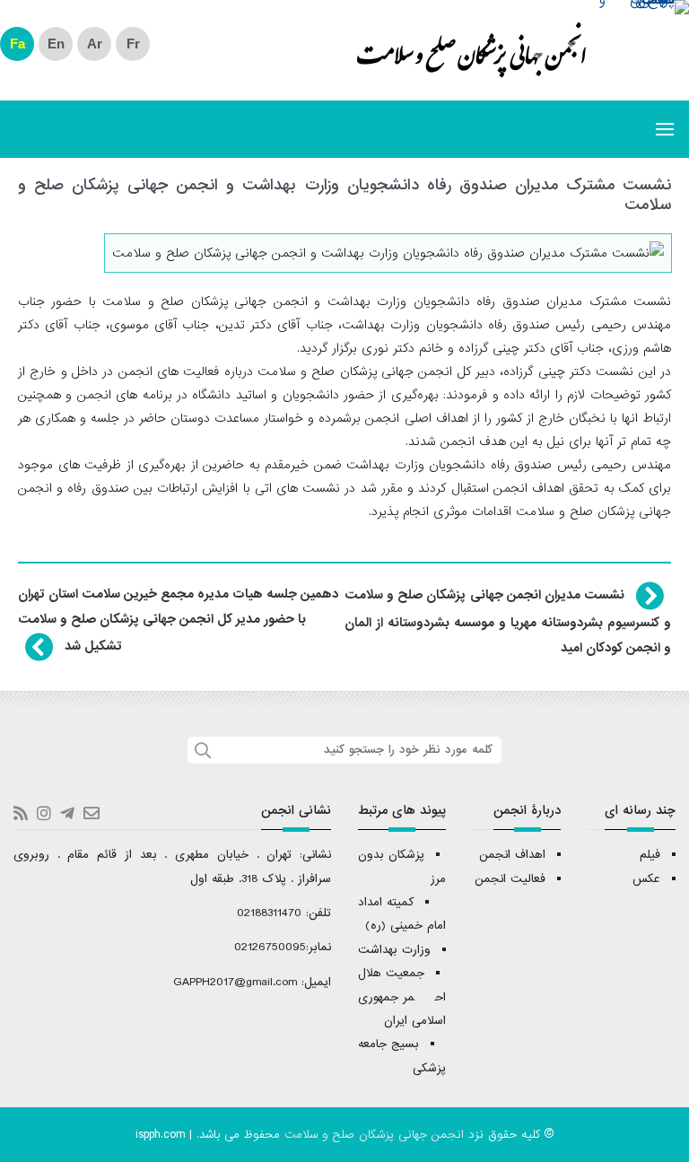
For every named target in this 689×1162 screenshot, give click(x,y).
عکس (646, 878)
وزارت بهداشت (394, 949)
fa (17, 43)
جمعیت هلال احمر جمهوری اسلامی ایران (402, 997)
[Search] (201, 750)
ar (94, 43)
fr (133, 43)
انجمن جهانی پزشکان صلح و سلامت (471, 61)
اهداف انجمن (512, 854)
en (56, 43)
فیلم (650, 854)
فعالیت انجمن (510, 878)
